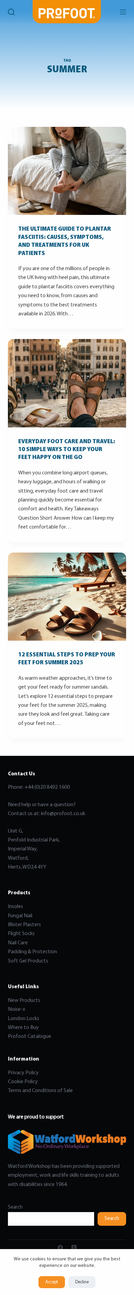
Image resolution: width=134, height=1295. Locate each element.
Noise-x (16, 1009)
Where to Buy (23, 1027)
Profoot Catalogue (29, 1036)
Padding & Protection (32, 952)
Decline (82, 1282)
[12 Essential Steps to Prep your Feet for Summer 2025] (67, 597)
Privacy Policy (23, 1073)
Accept (51, 1282)
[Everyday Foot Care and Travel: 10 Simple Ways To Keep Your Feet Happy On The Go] (67, 383)
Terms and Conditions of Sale (40, 1090)
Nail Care (18, 943)
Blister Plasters (24, 925)
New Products (24, 1000)
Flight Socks (21, 933)
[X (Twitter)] (74, 1247)
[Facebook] (60, 1247)
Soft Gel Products (28, 961)
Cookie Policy (23, 1082)
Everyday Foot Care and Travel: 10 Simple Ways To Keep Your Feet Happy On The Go (66, 449)
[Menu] (123, 12)
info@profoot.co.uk (63, 813)
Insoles (15, 906)
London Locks (23, 1018)
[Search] (11, 12)
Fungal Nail (20, 916)
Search (15, 1207)
